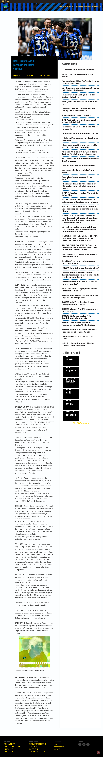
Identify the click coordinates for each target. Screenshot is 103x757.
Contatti (97, 6)
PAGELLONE (9, 752)
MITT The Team (88, 6)
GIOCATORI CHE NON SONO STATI (38, 745)
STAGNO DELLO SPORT (38, 752)
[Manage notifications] (98, 752)
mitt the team (59, 746)
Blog (64, 6)
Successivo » (84, 423)
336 (78, 423)
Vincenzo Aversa (45, 75)
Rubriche (70, 6)
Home (60, 6)
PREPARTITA (9, 744)
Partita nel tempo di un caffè (14, 747)
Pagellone (16, 75)
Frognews (79, 6)
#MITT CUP (33, 749)
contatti (57, 749)
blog (55, 744)
